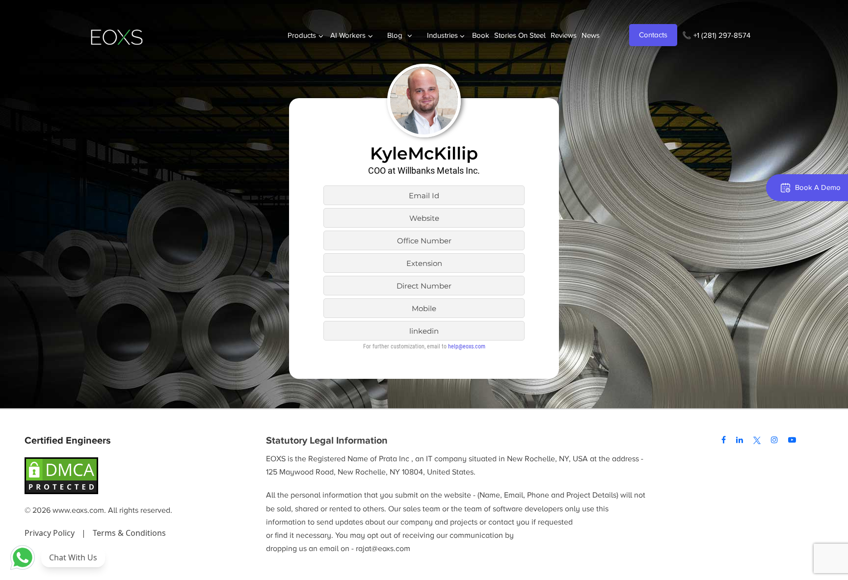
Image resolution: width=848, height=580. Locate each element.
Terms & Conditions (129, 532)
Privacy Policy (51, 532)
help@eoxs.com (466, 346)
